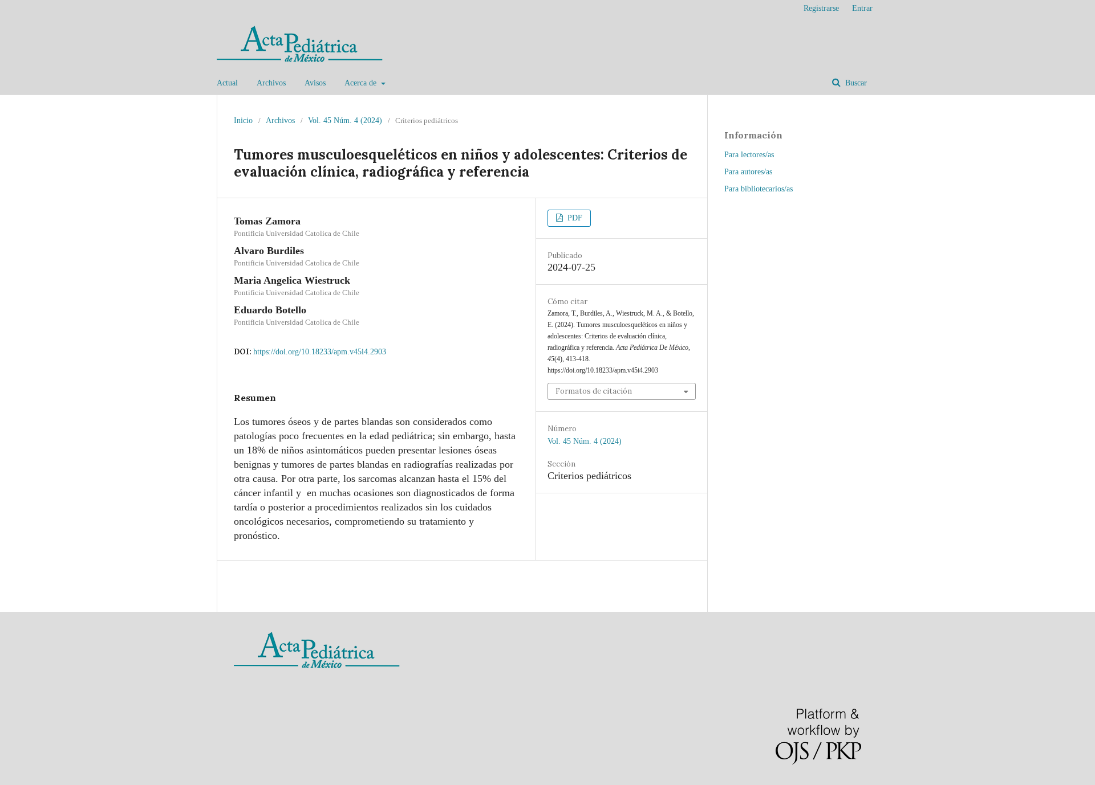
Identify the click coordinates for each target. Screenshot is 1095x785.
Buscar (855, 83)
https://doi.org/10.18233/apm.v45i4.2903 (319, 351)
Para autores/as (748, 171)
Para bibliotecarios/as (758, 189)
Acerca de (361, 83)
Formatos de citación (593, 391)
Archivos (271, 83)
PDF (573, 218)
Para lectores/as (749, 154)
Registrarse (821, 8)
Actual (227, 83)
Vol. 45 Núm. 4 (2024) (345, 120)
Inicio (243, 120)
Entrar (862, 8)
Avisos (315, 83)
